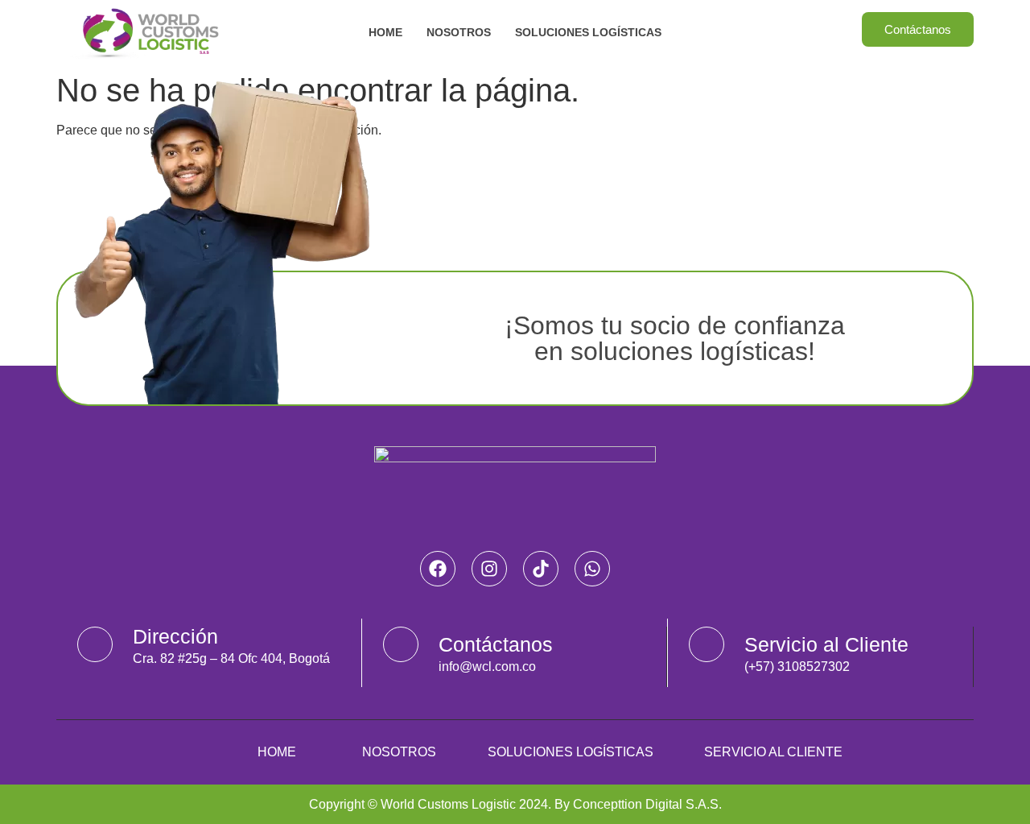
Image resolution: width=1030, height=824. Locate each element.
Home (385, 32)
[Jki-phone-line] (706, 644)
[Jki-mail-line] (400, 644)
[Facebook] (437, 568)
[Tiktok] (540, 568)
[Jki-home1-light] (95, 644)
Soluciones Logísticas (588, 32)
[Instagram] (489, 568)
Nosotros (458, 32)
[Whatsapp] (592, 568)
